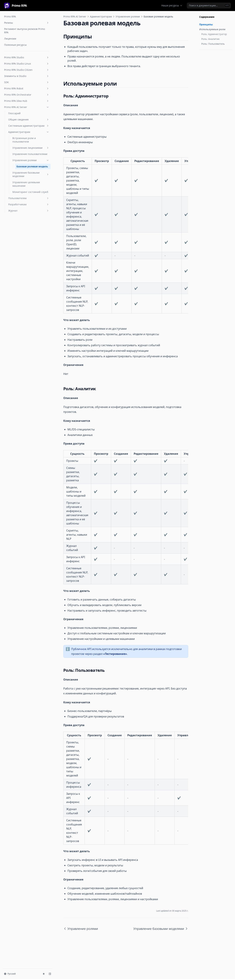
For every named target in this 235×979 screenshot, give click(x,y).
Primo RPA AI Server (15, 107)
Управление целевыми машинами (26, 184)
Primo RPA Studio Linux (17, 63)
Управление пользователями (29, 154)
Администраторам (19, 132)
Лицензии (10, 38)
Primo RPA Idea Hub (15, 100)
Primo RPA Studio (14, 57)
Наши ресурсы (170, 5)
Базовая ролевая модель (32, 166)
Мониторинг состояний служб (30, 192)
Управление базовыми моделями (26, 174)
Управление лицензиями (27, 147)
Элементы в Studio (15, 76)
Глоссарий (14, 113)
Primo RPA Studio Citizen (18, 69)
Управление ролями (24, 160)
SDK (6, 82)
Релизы (8, 22)
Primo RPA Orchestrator (17, 94)
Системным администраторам (26, 125)
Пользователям (17, 198)
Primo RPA (10, 16)
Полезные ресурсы (15, 44)
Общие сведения (18, 119)
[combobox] (209, 5)
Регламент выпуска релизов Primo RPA (24, 30)
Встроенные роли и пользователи (24, 139)
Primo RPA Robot (13, 88)
